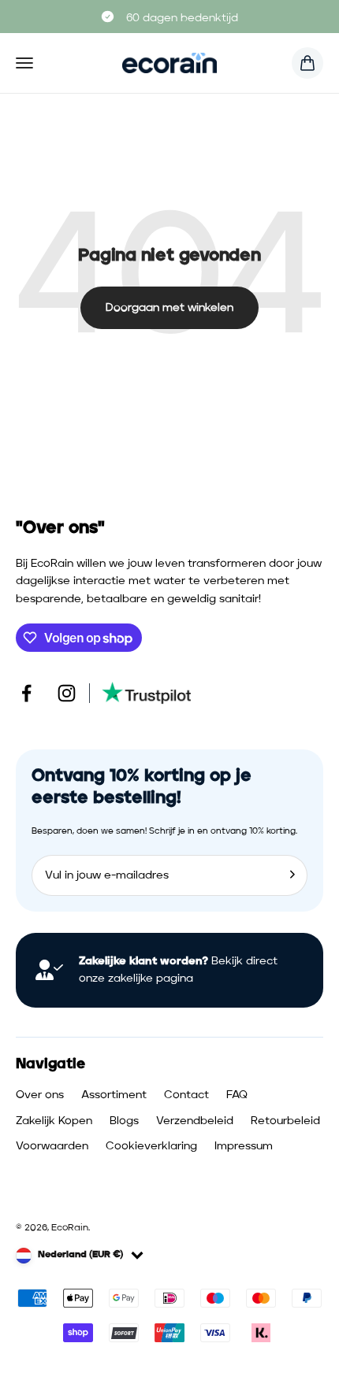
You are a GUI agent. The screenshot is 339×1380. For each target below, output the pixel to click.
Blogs (124, 1121)
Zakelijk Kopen (54, 1121)
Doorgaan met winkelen (169, 307)
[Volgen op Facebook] (26, 693)
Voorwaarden (52, 1146)
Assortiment (114, 1095)
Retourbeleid (285, 1121)
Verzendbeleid (194, 1121)
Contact (186, 1095)
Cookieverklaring (151, 1146)
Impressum (243, 1146)
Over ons (40, 1095)
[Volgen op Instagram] (66, 693)
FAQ (237, 1095)
